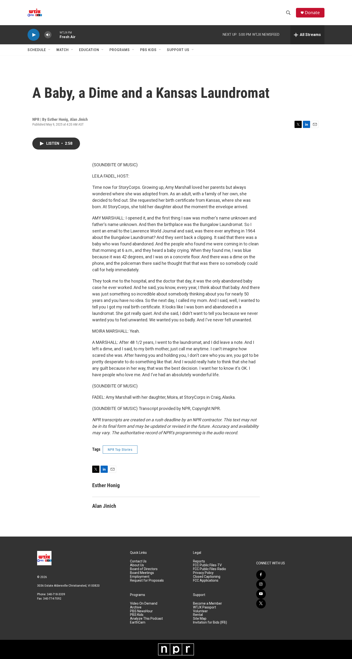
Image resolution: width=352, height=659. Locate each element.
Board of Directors (144, 569)
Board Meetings (142, 573)
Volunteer (200, 611)
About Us (137, 565)
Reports (199, 561)
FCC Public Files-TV (207, 565)
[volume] (48, 34)
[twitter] (261, 603)
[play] (33, 35)
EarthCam (137, 622)
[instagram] (261, 584)
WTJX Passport (204, 607)
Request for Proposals (147, 580)
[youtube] (261, 594)
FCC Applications (205, 580)
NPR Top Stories (120, 449)
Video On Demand (143, 603)
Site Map (199, 618)
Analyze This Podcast (146, 618)
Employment (139, 576)
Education (89, 50)
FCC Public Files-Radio (209, 569)
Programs (119, 50)
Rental (198, 615)
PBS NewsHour (141, 611)
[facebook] (261, 575)
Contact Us (138, 561)
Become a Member (207, 603)
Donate (312, 12)
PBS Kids (148, 50)
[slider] (55, 34)
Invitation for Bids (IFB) (210, 622)
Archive (136, 607)
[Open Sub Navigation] (49, 50)
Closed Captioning (206, 576)
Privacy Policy (203, 573)
